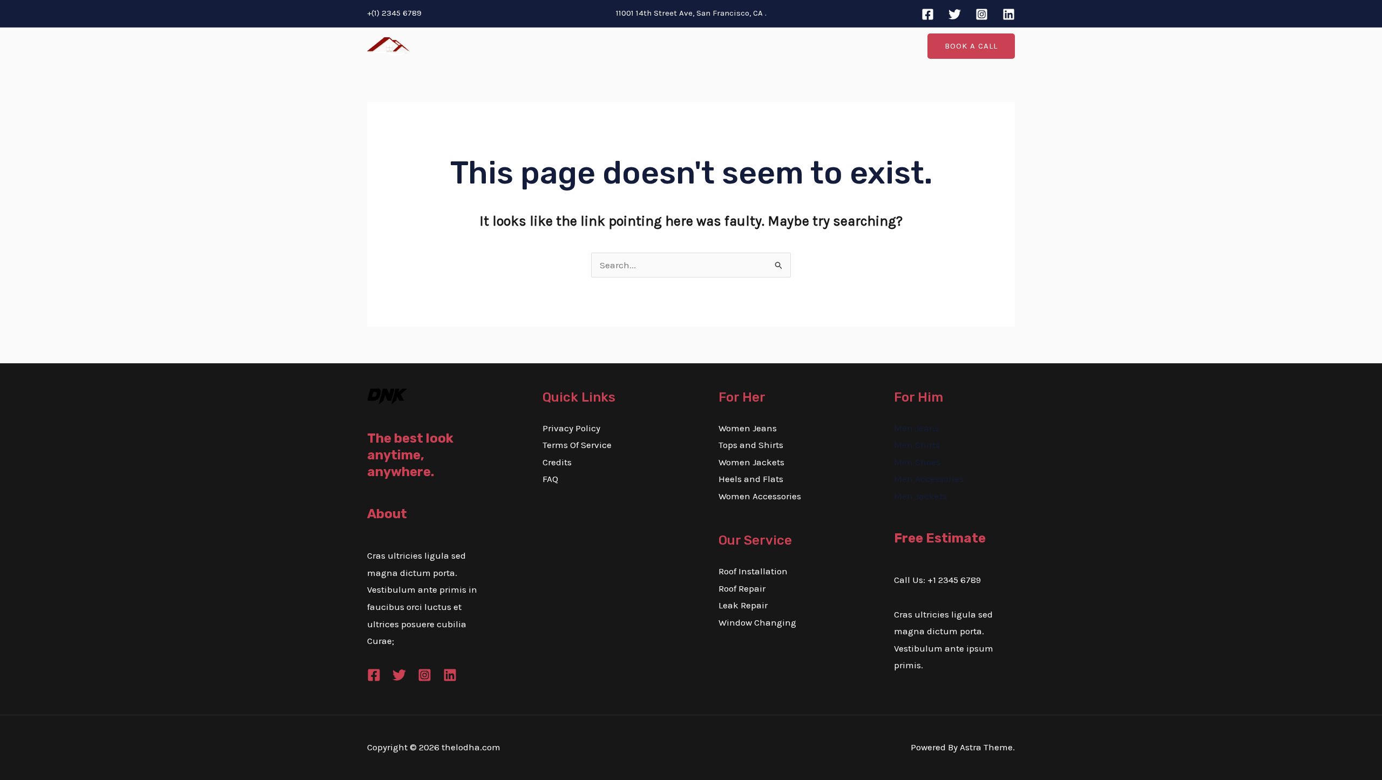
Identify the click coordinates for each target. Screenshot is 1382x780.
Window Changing (757, 622)
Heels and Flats (751, 478)
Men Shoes (917, 462)
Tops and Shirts (751, 444)
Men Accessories (929, 478)
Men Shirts (917, 444)
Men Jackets (920, 496)
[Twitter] (955, 14)
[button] (971, 46)
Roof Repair (742, 588)
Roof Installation (753, 571)
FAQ (550, 478)
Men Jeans (916, 428)
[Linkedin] (1008, 14)
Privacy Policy (571, 428)
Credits (557, 462)
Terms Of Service (577, 444)
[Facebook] (928, 14)
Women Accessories (760, 496)
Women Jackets (751, 462)
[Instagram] (981, 14)
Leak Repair (743, 605)
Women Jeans (748, 428)
